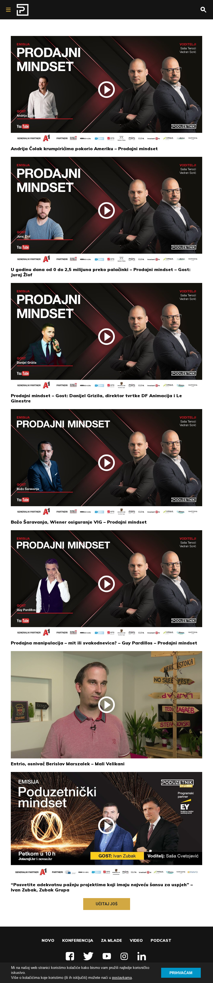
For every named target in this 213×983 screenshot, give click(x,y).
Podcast (161, 940)
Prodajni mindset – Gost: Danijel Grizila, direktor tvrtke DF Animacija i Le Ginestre (96, 398)
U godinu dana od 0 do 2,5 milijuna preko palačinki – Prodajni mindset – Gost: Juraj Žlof (101, 272)
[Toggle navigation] (8, 9)
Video (136, 940)
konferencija (77, 940)
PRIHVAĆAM (180, 973)
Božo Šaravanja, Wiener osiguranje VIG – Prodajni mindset (79, 522)
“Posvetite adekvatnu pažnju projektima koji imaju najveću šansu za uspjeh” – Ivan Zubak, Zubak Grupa (102, 887)
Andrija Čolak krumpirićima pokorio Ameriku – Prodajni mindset (84, 148)
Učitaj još (107, 904)
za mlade (111, 940)
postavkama (122, 978)
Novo (48, 940)
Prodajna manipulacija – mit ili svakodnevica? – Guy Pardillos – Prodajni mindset (104, 643)
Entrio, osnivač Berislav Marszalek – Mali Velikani (68, 763)
